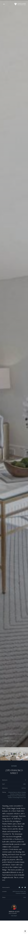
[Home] (20, 4)
